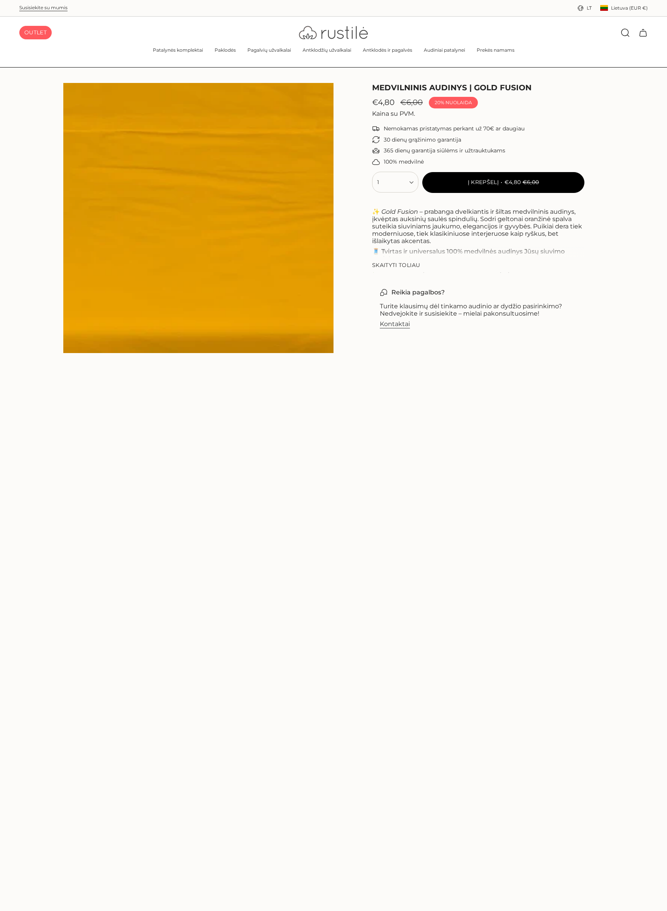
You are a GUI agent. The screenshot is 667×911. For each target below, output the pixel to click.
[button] (178, 51)
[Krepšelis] (643, 32)
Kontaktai (395, 324)
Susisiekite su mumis (43, 7)
